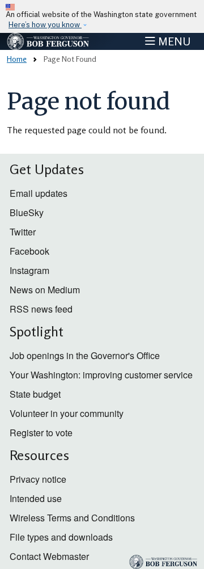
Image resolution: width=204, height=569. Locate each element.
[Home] (48, 41)
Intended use (36, 498)
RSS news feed (41, 308)
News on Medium (45, 289)
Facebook (29, 251)
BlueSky (27, 212)
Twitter (23, 231)
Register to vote (41, 432)
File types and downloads (61, 536)
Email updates (38, 193)
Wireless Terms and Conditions (72, 517)
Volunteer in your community (67, 413)
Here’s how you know (45, 24)
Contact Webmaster (49, 556)
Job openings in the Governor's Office (85, 355)
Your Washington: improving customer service (101, 374)
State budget (35, 394)
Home (17, 59)
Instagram (29, 270)
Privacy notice (38, 479)
